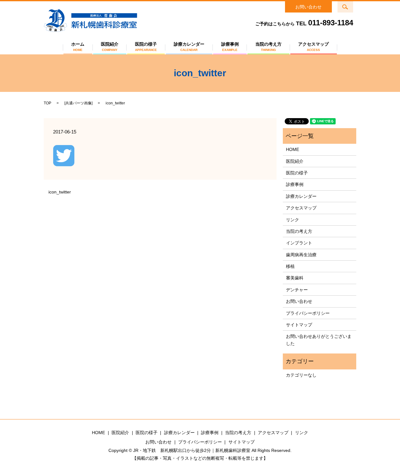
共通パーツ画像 (78, 103)
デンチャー (297, 289)
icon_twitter (59, 191)
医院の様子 (146, 47)
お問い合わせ (308, 6)
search (349, 5)
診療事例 (230, 47)
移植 (290, 266)
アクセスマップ (313, 47)
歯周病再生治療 (301, 254)
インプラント (299, 242)
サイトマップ (299, 324)
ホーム (77, 47)
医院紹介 (109, 47)
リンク (292, 219)
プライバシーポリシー (308, 313)
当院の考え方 (268, 47)
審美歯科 (294, 277)
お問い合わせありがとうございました (319, 340)
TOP (47, 103)
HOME (292, 149)
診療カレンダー (189, 47)
